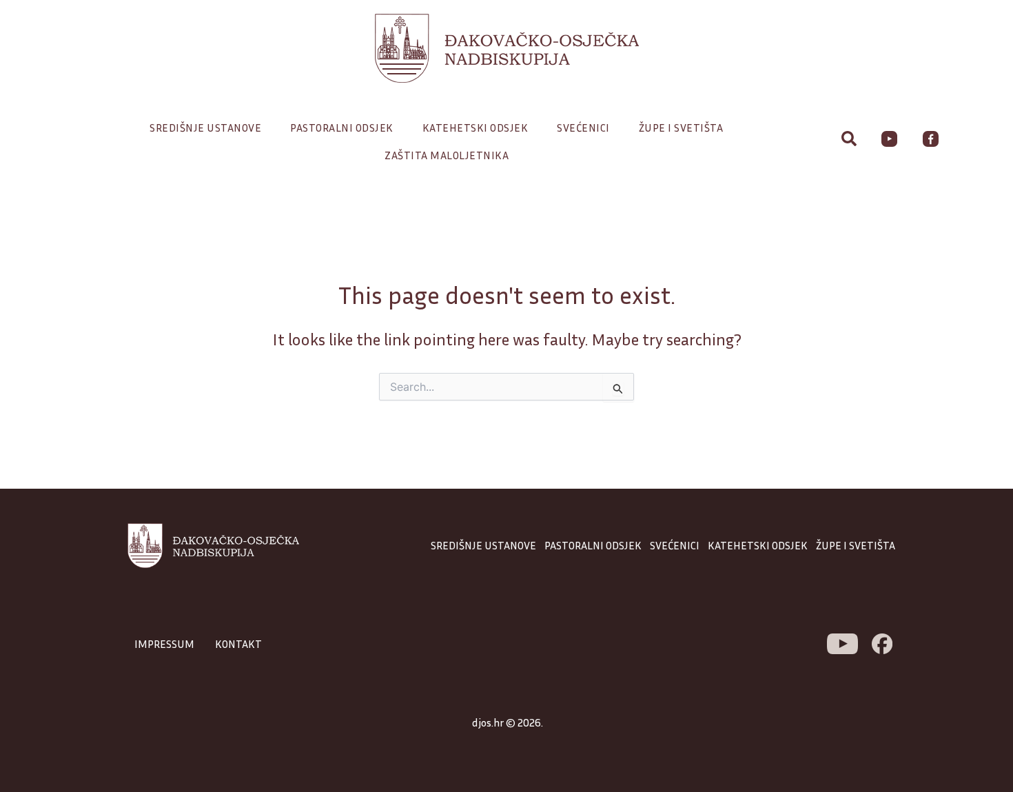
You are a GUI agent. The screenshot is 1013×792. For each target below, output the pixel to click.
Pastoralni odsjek (341, 127)
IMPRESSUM (164, 644)
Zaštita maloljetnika (447, 155)
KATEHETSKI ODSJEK (758, 545)
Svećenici (583, 127)
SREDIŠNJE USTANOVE (483, 545)
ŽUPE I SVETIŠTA (855, 545)
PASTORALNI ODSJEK (593, 545)
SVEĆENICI (674, 545)
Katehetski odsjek (475, 127)
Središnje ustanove (205, 127)
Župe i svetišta (681, 127)
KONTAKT (238, 644)
